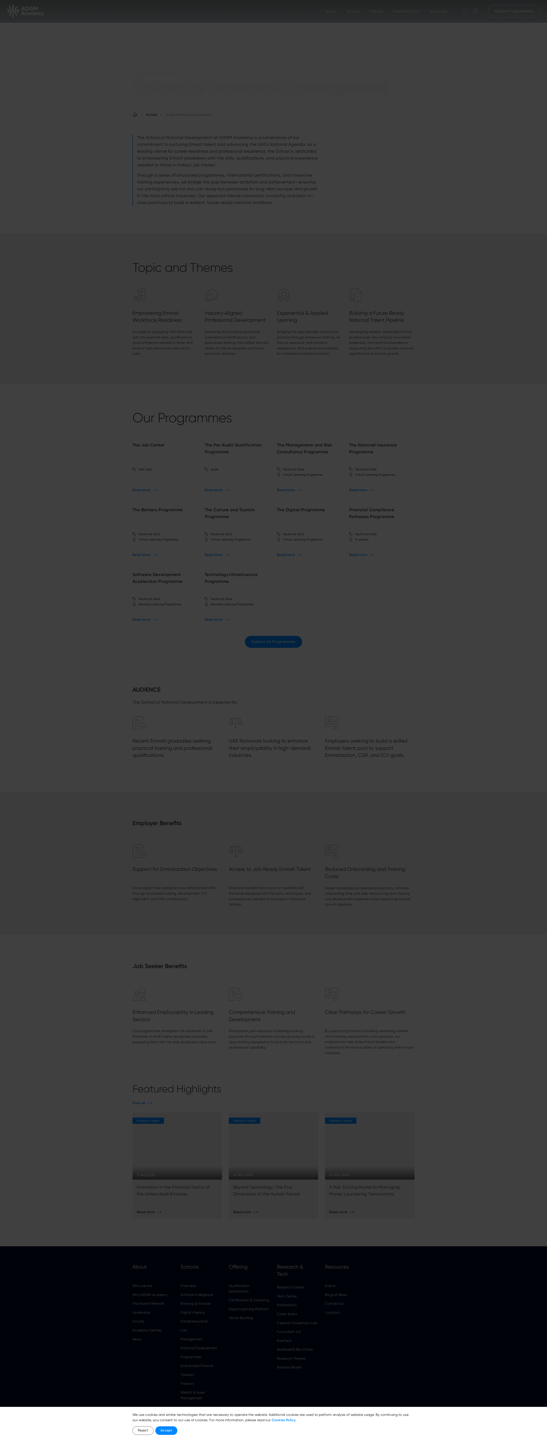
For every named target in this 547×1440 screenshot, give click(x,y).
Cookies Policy (284, 1420)
